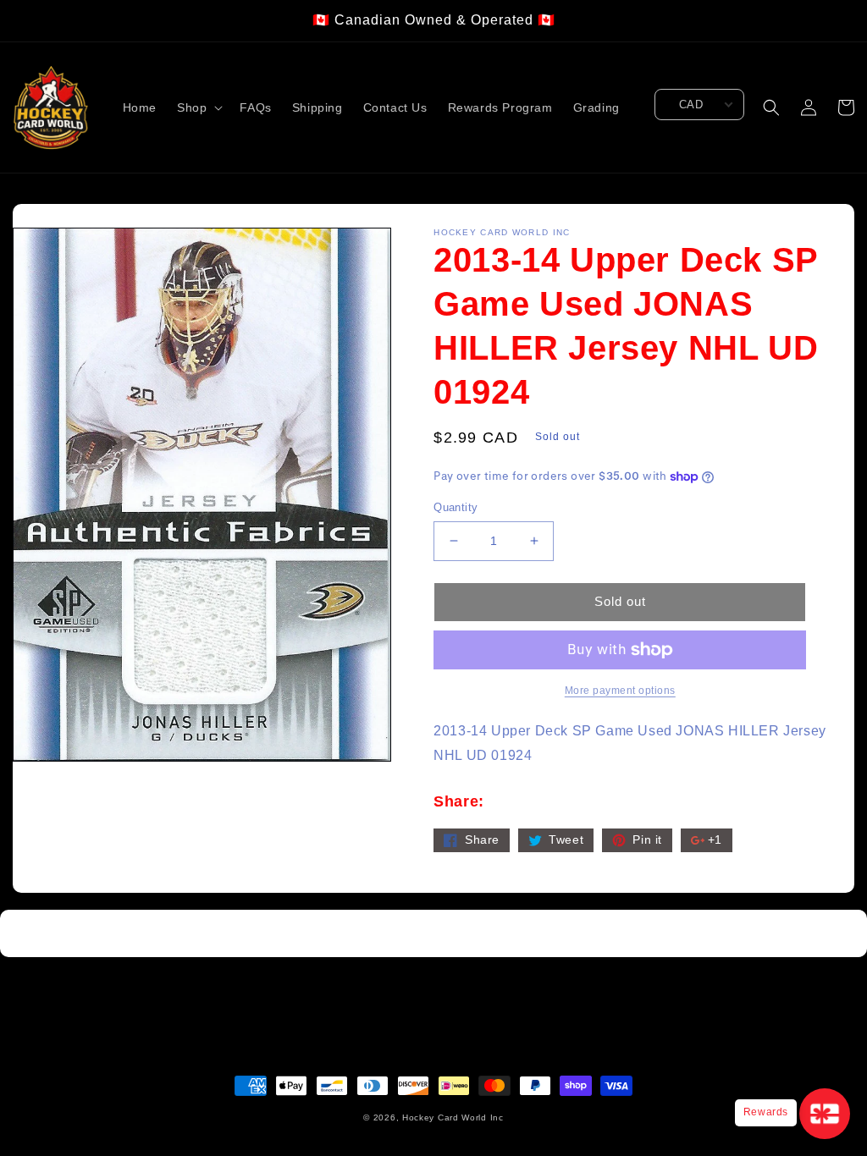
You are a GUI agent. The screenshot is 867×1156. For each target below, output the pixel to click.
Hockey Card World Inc (453, 1117)
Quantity (456, 507)
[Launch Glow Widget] (824, 1113)
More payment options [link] (620, 690)
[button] (198, 107)
